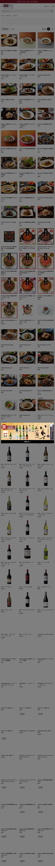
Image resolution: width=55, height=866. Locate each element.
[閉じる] (51, 425)
